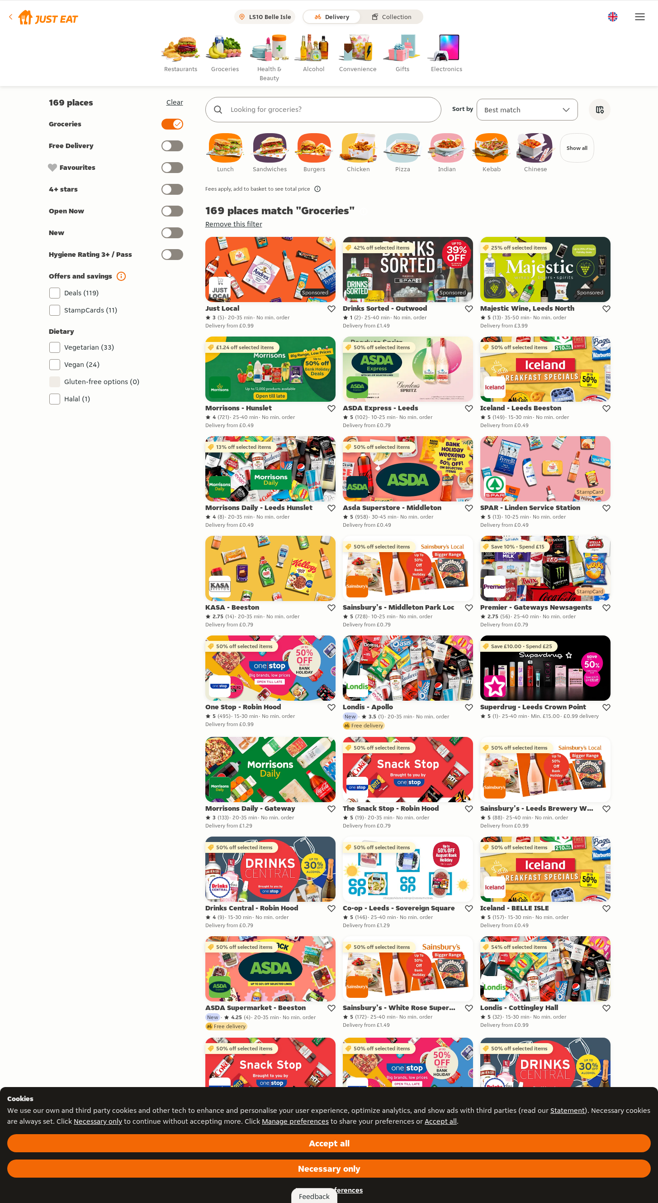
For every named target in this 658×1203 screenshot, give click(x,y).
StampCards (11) (91, 310)
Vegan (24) (82, 364)
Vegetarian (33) (89, 347)
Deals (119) (81, 293)
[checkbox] (225, 153)
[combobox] (332, 109)
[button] (42, 17)
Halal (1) (77, 399)
